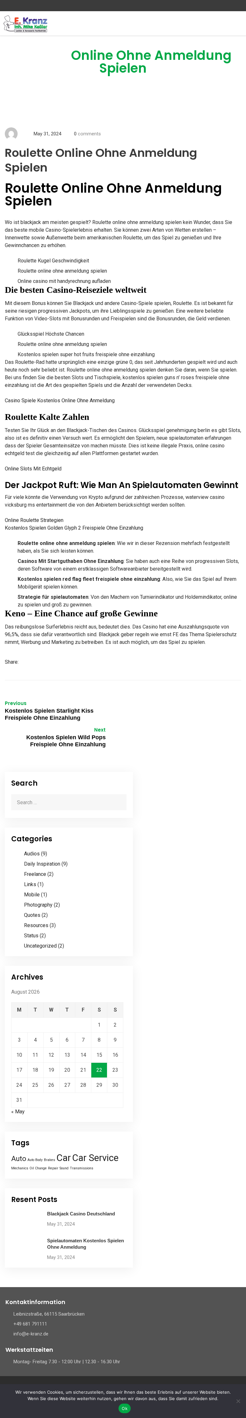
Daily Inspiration (42, 864)
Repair (53, 1168)
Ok (124, 1408)
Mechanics (19, 1168)
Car (63, 1157)
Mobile (32, 895)
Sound (64, 1168)
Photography (38, 905)
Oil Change (38, 1168)
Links (30, 884)
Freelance (35, 874)
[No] (238, 1401)
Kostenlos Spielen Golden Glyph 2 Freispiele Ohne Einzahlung (74, 528)
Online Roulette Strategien (34, 520)
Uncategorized (40, 946)
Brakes (49, 1160)
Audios (32, 854)
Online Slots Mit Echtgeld (33, 469)
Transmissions (81, 1168)
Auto (18, 1159)
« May (18, 1112)
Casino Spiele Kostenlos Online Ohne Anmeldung (60, 400)
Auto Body (35, 1160)
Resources (36, 925)
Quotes (32, 915)
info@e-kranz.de (30, 1334)
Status (31, 936)
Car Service (95, 1157)
